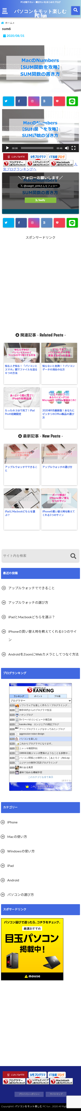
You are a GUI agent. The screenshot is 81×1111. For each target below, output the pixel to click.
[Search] (73, 556)
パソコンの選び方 (20, 895)
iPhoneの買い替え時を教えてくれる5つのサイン (58, 513)
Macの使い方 (17, 837)
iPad (10, 866)
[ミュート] (67, 148)
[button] (40, 130)
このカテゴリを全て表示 (40, 777)
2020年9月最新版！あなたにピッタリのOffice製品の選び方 (58, 414)
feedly (42, 200)
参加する (66, 780)
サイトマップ (56, 1094)
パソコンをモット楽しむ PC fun (40, 13)
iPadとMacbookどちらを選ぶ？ (20, 513)
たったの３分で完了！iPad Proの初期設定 (20, 412)
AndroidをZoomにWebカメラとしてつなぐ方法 (43, 654)
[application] (40, 130)
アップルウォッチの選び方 (57, 467)
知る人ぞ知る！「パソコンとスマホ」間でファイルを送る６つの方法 (21, 369)
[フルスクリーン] (73, 148)
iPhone (12, 822)
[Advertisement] (40, 281)
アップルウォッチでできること (21, 469)
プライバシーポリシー (29, 1094)
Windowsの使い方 (21, 851)
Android (13, 880)
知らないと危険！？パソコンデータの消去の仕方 (58, 368)
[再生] (7, 148)
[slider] (37, 148)
